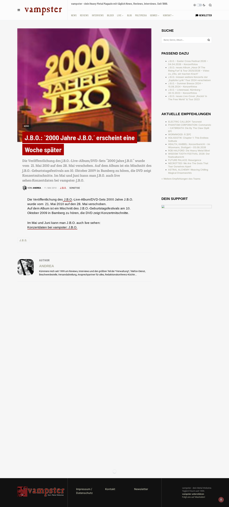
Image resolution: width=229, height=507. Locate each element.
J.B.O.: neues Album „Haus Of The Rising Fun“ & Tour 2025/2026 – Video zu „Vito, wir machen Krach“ (188, 70)
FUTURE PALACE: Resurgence (184, 160)
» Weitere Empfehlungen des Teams (180, 178)
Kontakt (110, 489)
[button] (18, 10)
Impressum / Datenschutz (84, 490)
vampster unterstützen (193, 494)
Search (209, 40)
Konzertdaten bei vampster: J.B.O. (52, 227)
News (26, 126)
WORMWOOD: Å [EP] (179, 134)
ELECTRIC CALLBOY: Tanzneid (185, 121)
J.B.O (67, 199)
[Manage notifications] (221, 499)
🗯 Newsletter (203, 15)
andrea (46, 266)
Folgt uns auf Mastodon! (193, 497)
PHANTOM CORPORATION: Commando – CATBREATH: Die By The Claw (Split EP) (189, 128)
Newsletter (141, 489)
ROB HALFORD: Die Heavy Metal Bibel (189, 150)
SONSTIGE (74, 188)
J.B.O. (63, 187)
